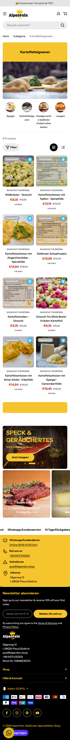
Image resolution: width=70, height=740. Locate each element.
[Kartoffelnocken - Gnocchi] (18, 293)
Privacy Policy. (11, 626)
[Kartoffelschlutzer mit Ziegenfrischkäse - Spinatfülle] (18, 230)
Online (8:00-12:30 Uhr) (23, 544)
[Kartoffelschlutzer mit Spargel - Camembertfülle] (51, 352)
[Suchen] (62, 25)
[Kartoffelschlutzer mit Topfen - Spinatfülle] (51, 171)
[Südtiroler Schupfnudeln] (51, 230)
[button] (32, 463)
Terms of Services (47, 623)
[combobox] (35, 25)
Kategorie (19, 36)
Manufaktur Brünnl (18, 190)
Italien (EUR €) (16, 688)
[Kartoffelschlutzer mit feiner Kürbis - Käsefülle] (18, 352)
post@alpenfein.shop (22, 566)
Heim (6, 36)
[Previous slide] (25, 463)
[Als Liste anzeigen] (63, 147)
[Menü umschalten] (5, 14)
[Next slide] (42, 463)
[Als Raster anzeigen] (54, 147)
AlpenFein (18, 725)
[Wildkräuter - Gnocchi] (18, 171)
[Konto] (58, 14)
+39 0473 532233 (20, 555)
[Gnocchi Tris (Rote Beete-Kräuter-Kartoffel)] (51, 293)
